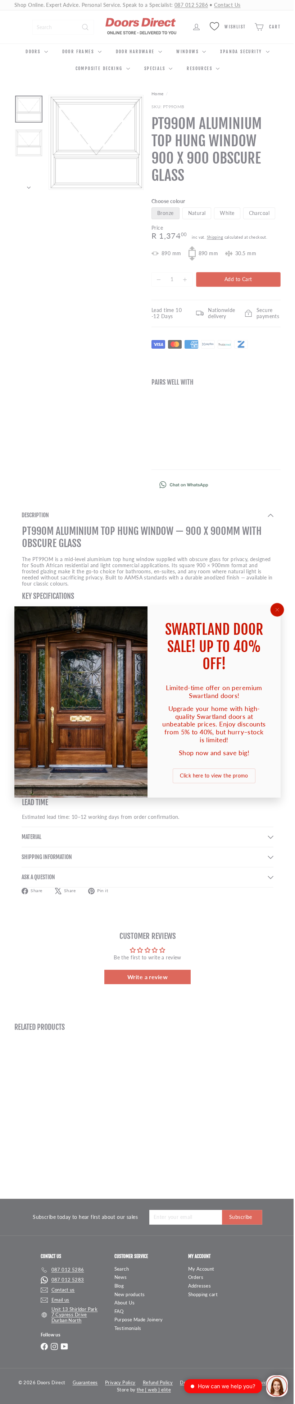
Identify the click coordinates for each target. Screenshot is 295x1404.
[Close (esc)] (272, 610)
